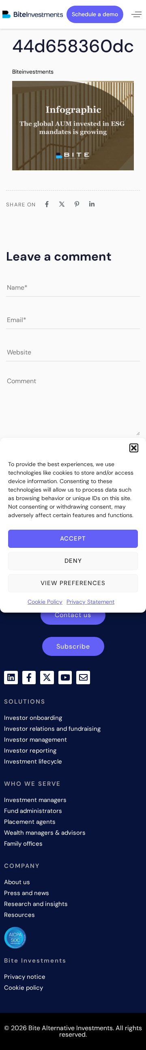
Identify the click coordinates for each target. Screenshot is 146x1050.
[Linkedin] (11, 678)
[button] (134, 448)
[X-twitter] (47, 678)
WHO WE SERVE (32, 784)
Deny (73, 561)
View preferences (73, 583)
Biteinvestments (33, 71)
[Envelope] (83, 678)
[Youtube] (65, 678)
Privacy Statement (90, 601)
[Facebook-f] (29, 678)
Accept (73, 539)
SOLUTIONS (24, 702)
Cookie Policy (45, 601)
